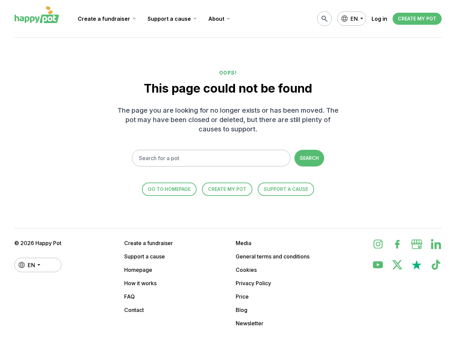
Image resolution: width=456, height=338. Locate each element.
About (219, 18)
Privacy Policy (253, 283)
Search (309, 158)
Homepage (138, 269)
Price (242, 296)
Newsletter (249, 323)
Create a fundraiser (107, 18)
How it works (140, 283)
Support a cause (173, 18)
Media (243, 243)
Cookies (246, 269)
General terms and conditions (272, 256)
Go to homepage (169, 189)
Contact (134, 310)
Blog (241, 310)
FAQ (129, 296)
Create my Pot (417, 18)
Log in (379, 18)
